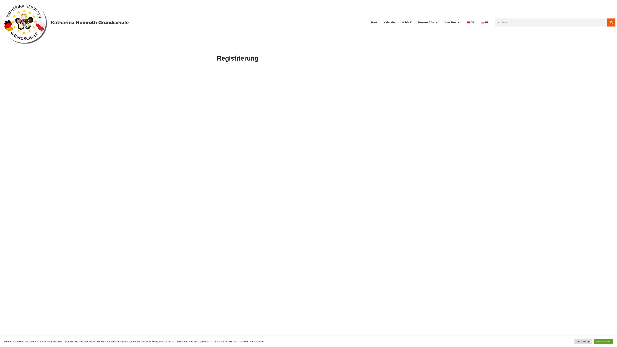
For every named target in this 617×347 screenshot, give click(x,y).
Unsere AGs (426, 22)
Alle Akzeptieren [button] (603, 341)
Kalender (390, 22)
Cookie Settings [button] (583, 341)
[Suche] (611, 22)
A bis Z (407, 22)
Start (374, 22)
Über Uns (450, 22)
